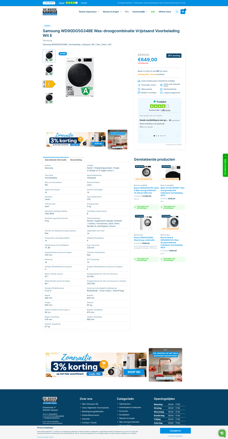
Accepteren (175, 430)
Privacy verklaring (42, 437)
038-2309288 (59, 416)
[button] (98, 11)
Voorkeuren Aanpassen (175, 436)
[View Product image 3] (49, 84)
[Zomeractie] (76, 139)
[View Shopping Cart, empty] (182, 11)
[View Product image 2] (49, 70)
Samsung (49, 168)
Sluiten (51, 437)
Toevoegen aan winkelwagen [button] (143, 207)
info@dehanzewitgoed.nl (52, 418)
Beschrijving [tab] (76, 160)
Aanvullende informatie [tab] (55, 160)
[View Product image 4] (49, 98)
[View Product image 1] (49, 56)
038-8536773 (53, 414)
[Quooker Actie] (118, 139)
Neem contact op (225, 167)
